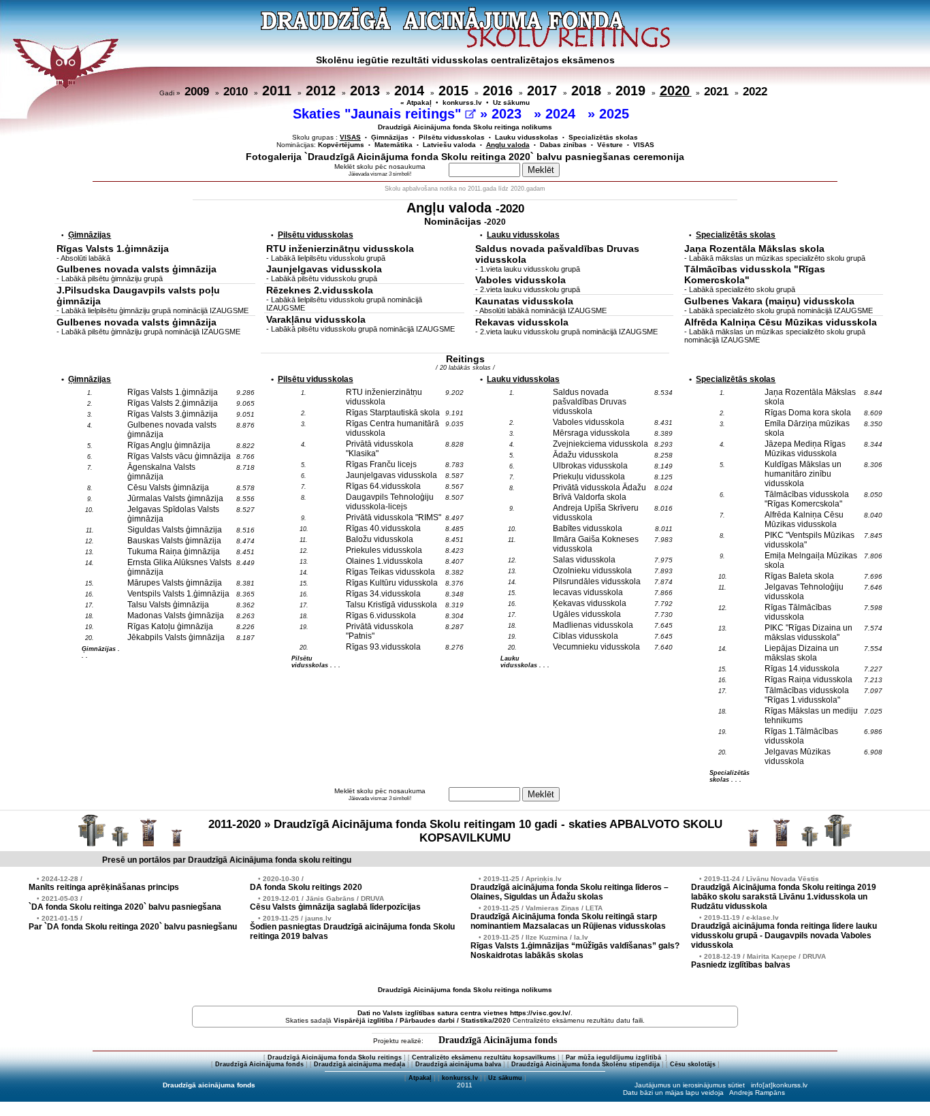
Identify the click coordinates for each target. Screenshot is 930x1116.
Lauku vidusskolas (526, 137)
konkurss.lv (462, 102)
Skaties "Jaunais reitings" (379, 113)
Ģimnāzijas (389, 137)
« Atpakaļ (416, 102)
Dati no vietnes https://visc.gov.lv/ (464, 1013)
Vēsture (610, 144)
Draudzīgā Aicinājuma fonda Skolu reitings (335, 1057)
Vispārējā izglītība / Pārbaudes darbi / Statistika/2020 (422, 1020)
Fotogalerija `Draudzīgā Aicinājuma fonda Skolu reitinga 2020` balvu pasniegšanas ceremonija (465, 156)
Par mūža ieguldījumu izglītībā (614, 1057)
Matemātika (393, 144)
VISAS (643, 144)
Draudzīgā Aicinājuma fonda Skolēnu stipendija (585, 1064)
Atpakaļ (420, 1077)
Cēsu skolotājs (693, 1064)
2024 (562, 113)
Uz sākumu (511, 102)
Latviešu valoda (449, 144)
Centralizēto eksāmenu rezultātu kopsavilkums (484, 1057)
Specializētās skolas (603, 137)
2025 (616, 113)
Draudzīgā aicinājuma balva (458, 1064)
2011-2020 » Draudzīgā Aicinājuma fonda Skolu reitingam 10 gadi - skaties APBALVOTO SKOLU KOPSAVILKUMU (465, 831)
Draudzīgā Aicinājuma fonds (497, 1040)
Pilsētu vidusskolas (452, 137)
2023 (509, 113)
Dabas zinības (563, 144)
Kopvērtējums (341, 144)
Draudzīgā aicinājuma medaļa (359, 1064)
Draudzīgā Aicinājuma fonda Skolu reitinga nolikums (465, 127)
